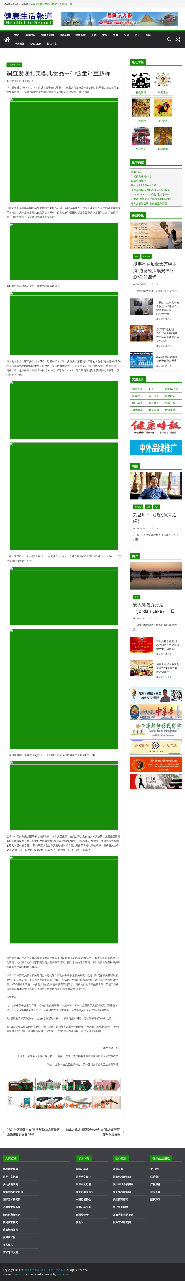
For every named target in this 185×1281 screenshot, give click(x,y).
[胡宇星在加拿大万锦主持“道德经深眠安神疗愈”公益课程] (156, 236)
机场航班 (137, 396)
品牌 (126, 35)
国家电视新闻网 (122, 1176)
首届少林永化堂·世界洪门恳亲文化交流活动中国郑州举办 (167, 644)
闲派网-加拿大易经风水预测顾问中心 (151, 199)
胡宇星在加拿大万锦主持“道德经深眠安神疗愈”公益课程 (155, 270)
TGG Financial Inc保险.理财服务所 (150, 194)
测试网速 (137, 410)
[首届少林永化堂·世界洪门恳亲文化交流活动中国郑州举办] (141, 647)
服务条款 (155, 1191)
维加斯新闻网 (10, 1229)
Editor (155, 284)
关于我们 (155, 1169)
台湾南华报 (9, 1237)
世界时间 (170, 396)
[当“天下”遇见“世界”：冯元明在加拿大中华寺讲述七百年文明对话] (141, 337)
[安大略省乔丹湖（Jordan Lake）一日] (156, 576)
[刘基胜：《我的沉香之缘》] (156, 486)
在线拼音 (170, 410)
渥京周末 (8, 1244)
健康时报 (30, 35)
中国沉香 (138, 507)
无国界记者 (82, 1214)
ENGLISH (35, 43)
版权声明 (155, 1199)
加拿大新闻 (47, 35)
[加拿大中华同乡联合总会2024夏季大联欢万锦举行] (141, 670)
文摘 (104, 35)
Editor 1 (29, 80)
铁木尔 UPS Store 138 (143, 185)
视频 (148, 35)
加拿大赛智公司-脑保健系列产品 (149, 203)
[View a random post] (177, 39)
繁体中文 (52, 43)
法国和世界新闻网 (123, 1184)
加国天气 (137, 389)
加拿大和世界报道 (13, 1191)
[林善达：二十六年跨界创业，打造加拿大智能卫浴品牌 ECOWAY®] (141, 310)
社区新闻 (19, 43)
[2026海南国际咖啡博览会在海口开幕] (141, 361)
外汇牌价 (154, 403)
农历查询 (154, 410)
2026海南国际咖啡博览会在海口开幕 (51, 4)
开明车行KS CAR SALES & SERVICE (151, 189)
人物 (93, 35)
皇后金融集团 (138, 180)
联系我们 (155, 1176)
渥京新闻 (118, 1169)
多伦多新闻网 (10, 1184)
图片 (137, 35)
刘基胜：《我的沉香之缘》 (155, 518)
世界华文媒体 (10, 1169)
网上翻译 (137, 403)
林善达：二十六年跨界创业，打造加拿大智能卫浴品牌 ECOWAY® (167, 308)
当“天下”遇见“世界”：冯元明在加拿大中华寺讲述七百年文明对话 (167, 335)
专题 (115, 35)
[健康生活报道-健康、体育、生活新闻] (7, 39)
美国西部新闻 (10, 1222)
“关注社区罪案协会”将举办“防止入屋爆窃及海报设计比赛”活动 (33, 1132)
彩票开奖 (170, 403)
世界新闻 (65, 35)
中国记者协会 (83, 1199)
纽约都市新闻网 (12, 1214)
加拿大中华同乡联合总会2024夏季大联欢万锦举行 (167, 667)
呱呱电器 (136, 171)
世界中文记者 (10, 1176)
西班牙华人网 (10, 1252)
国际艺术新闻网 (12, 1199)
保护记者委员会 (85, 1191)
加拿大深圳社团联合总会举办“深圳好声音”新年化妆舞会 (93, 1132)
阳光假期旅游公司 (141, 176)
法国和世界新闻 (12, 1207)
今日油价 (154, 396)
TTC (151, 389)
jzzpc (154, 618)
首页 (17, 35)
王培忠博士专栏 (14, 65)
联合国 (79, 1222)
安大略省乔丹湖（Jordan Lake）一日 (154, 608)
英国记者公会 (83, 1207)
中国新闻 (81, 35)
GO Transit (171, 389)
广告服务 (155, 1184)
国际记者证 (82, 1169)
